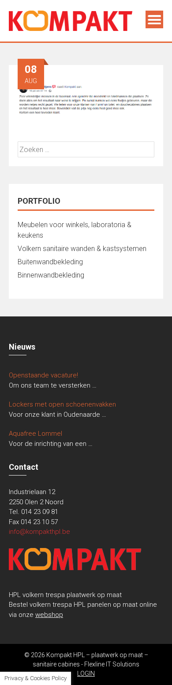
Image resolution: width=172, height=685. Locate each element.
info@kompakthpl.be (39, 532)
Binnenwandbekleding (51, 275)
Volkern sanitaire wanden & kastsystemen (82, 248)
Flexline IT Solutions (111, 664)
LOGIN (86, 673)
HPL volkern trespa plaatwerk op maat (65, 595)
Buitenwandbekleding (50, 262)
